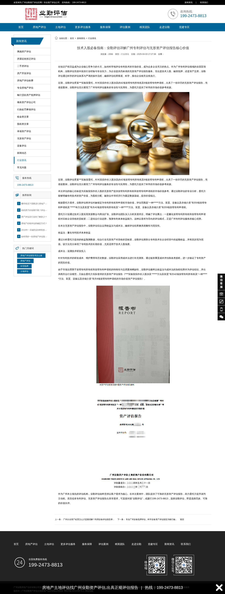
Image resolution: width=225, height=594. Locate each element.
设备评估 (21, 145)
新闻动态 (21, 153)
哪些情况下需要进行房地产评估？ (36, 203)
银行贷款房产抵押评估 (28, 95)
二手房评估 (23, 66)
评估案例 (125, 27)
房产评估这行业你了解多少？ (34, 217)
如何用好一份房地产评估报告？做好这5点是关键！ (43, 236)
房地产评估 (39, 27)
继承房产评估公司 (26, 102)
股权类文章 (23, 124)
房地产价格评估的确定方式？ (34, 223)
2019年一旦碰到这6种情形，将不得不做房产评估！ (44, 230)
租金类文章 (23, 116)
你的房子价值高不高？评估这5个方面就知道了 (41, 210)
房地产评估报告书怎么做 (31, 255)
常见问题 (21, 167)
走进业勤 (164, 27)
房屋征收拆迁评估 (26, 58)
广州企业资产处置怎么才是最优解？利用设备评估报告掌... (88, 519)
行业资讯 (21, 160)
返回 (182, 519)
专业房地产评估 (25, 87)
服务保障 (105, 27)
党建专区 (184, 27)
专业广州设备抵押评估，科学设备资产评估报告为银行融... (151, 519)
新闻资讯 (189, 2)
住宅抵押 (24, 266)
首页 (21, 27)
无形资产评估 (24, 138)
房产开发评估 (24, 73)
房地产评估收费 (25, 80)
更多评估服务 (83, 27)
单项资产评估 (24, 131)
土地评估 (60, 27)
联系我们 (204, 2)
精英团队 (145, 27)
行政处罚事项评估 (26, 109)
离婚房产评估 (24, 51)
